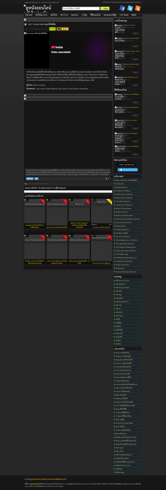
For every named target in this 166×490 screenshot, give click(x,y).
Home (26, 29)
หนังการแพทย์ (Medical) (124, 455)
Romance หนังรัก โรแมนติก (124, 402)
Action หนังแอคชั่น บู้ (122, 353)
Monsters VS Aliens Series (124, 215)
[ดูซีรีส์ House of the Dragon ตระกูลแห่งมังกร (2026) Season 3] (135, 142)
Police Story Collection (123, 222)
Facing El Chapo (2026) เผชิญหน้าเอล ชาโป (132, 52)
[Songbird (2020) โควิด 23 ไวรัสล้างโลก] (34, 202)
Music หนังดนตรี (121, 395)
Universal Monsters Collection (126, 272)
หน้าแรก (28, 15)
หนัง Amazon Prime (122, 280)
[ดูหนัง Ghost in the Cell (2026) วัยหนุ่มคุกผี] (135, 34)
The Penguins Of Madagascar (126, 247)
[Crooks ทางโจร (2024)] (101, 200)
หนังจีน (118, 319)
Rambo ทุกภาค (121, 226)
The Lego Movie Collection (125, 244)
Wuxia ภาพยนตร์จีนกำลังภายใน (126, 441)
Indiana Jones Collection (124, 198)
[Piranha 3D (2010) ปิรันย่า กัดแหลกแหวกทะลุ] (34, 238)
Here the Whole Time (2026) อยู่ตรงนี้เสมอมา (131, 78)
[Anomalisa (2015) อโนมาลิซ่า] (56, 202)
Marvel (75, 15)
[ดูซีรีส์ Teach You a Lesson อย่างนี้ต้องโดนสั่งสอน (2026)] (135, 129)
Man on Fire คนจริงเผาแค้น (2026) (131, 147)
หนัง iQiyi (119, 295)
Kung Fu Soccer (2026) (131, 38)
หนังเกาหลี (119, 333)
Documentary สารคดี (123, 374)
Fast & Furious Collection (124, 194)
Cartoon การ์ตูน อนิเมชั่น (124, 363)
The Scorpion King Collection (126, 251)
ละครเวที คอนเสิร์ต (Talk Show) (126, 444)
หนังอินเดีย (119, 330)
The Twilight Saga (122, 254)
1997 (45, 29)
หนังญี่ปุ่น (119, 323)
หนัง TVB (119, 305)
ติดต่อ (134, 15)
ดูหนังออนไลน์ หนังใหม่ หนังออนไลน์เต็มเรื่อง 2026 (48, 479)
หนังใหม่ (118, 340)
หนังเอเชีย (119, 337)
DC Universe (120, 184)
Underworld (120, 268)
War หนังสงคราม (121, 434)
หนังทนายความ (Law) (123, 465)
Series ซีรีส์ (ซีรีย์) (121, 409)
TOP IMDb (123, 15)
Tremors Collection (122, 265)
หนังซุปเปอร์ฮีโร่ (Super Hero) (125, 462)
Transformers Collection (124, 261)
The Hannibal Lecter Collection (126, 240)
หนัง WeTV (119, 312)
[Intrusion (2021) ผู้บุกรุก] (101, 236)
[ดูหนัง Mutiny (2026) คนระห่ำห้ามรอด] (135, 73)
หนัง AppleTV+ (121, 284)
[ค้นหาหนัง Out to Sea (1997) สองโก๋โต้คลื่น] (25, 24)
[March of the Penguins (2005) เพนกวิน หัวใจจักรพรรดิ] (79, 202)
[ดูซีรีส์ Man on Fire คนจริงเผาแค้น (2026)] (135, 155)
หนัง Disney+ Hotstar (123, 287)
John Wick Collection (123, 201)
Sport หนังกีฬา (120, 427)
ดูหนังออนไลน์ (35, 484)
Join (36, 178)
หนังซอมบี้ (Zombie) (122, 458)
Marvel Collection (122, 212)
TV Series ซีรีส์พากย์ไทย (123, 416)
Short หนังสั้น (120, 419)
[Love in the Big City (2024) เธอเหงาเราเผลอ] (56, 238)
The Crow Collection (123, 236)
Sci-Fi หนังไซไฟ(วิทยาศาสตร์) (125, 405)
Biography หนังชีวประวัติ (124, 360)
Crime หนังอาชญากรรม (123, 370)
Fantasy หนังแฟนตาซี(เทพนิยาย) (126, 384)
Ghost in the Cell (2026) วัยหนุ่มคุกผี (130, 26)
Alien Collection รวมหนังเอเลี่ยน (126, 180)
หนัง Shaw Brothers (122, 302)
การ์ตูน (84, 15)
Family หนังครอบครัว (122, 381)
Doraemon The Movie (123, 191)
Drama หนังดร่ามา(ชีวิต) (124, 377)
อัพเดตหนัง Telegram (130, 170)
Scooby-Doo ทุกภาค (122, 229)
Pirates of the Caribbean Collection (128, 219)
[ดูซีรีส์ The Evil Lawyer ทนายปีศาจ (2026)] (135, 116)
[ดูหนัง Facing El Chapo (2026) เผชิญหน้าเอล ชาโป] (135, 60)
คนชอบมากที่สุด (110, 15)
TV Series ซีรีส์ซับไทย (122, 412)
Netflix (64, 15)
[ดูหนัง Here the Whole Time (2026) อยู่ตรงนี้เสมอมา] (135, 86)
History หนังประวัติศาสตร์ (124, 388)
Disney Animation (121, 187)
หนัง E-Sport (120, 448)
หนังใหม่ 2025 (41, 15)
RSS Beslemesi (138, 9)
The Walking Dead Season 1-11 (126, 258)
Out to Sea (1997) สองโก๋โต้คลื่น (42, 24)
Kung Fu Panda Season (123, 208)
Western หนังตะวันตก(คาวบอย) (126, 437)
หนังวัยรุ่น (119, 469)
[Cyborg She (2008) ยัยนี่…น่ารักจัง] (79, 238)
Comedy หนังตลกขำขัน (36, 29)
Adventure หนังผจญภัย (123, 356)
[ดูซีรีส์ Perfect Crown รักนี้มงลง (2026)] (135, 103)
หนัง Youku (119, 316)
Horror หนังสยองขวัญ (123, 391)
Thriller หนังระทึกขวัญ (123, 430)
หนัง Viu (118, 309)
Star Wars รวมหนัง (122, 233)
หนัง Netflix (119, 298)
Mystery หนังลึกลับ (122, 398)
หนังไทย (53, 15)
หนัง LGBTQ (120, 451)
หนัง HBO (119, 291)
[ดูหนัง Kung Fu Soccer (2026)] (135, 47)
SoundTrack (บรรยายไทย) (124, 423)
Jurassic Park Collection (124, 205)
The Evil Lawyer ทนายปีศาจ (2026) (131, 108)
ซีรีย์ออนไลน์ (95, 15)
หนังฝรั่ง (118, 326)
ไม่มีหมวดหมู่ (120, 472)
